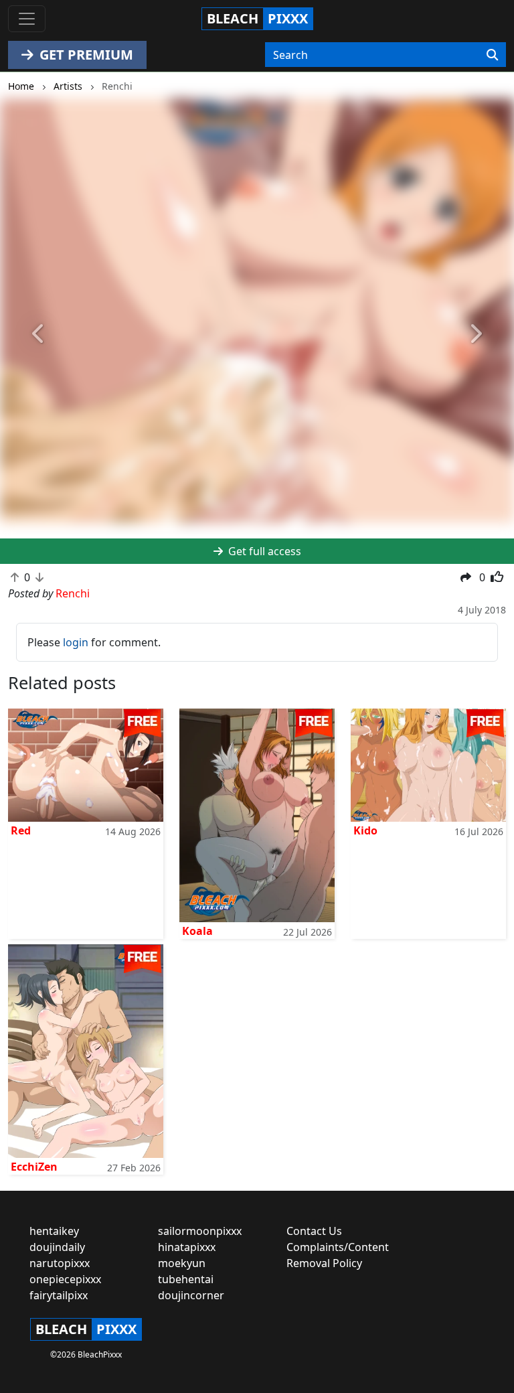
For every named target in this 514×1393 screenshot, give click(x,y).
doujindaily (57, 1247)
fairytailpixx (58, 1295)
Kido (365, 830)
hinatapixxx (187, 1247)
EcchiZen (34, 1166)
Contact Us (314, 1231)
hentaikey (54, 1231)
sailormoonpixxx (200, 1231)
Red (21, 830)
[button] (38, 334)
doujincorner (191, 1295)
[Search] (492, 55)
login (75, 642)
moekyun (181, 1263)
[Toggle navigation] (27, 18)
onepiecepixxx (65, 1279)
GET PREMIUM (84, 55)
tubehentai (185, 1279)
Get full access (263, 551)
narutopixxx (59, 1263)
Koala (197, 931)
